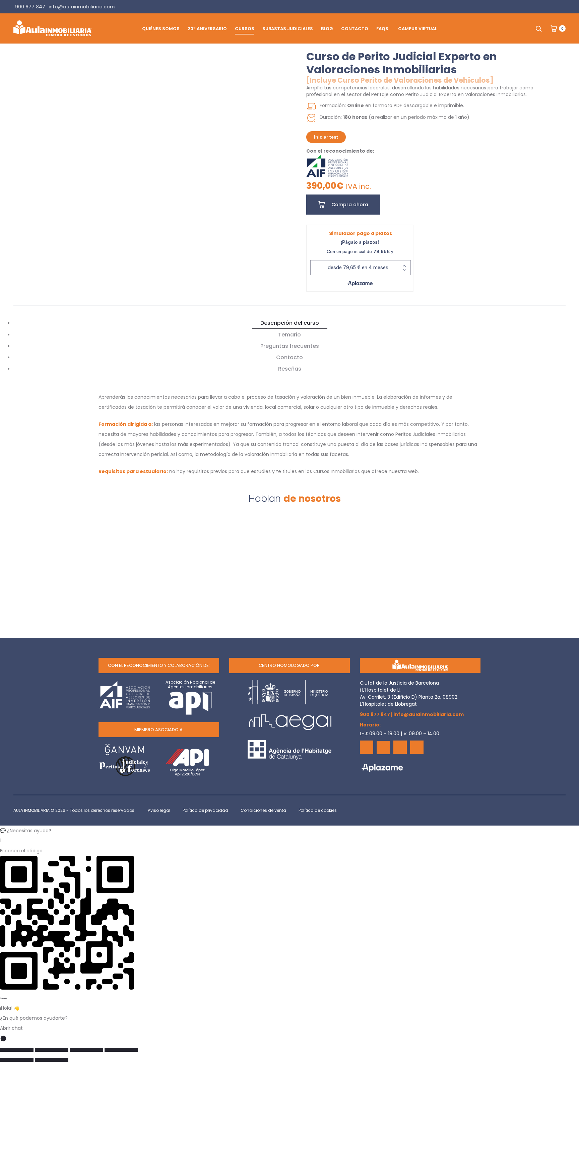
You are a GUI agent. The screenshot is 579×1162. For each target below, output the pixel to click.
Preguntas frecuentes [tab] (289, 346)
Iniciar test (326, 137)
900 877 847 (375, 714)
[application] (168, 128)
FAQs (382, 28)
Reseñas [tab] (289, 369)
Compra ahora (349, 204)
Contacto (354, 28)
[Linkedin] (400, 747)
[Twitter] (383, 747)
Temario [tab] (289, 334)
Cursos (244, 28)
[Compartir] (86, 1050)
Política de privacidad (205, 810)
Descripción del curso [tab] (289, 323)
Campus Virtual (417, 28)
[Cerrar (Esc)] (121, 1050)
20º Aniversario (207, 28)
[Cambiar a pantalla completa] (51, 1050)
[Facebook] (366, 747)
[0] (554, 28)
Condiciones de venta (263, 810)
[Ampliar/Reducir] (17, 1050)
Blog (327, 28)
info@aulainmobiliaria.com (428, 714)
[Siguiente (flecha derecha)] (51, 1060)
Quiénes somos (161, 28)
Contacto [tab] (289, 357)
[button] (289, 831)
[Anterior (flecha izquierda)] (17, 1060)
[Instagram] (417, 747)
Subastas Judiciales (287, 28)
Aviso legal (159, 810)
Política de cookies (318, 810)
